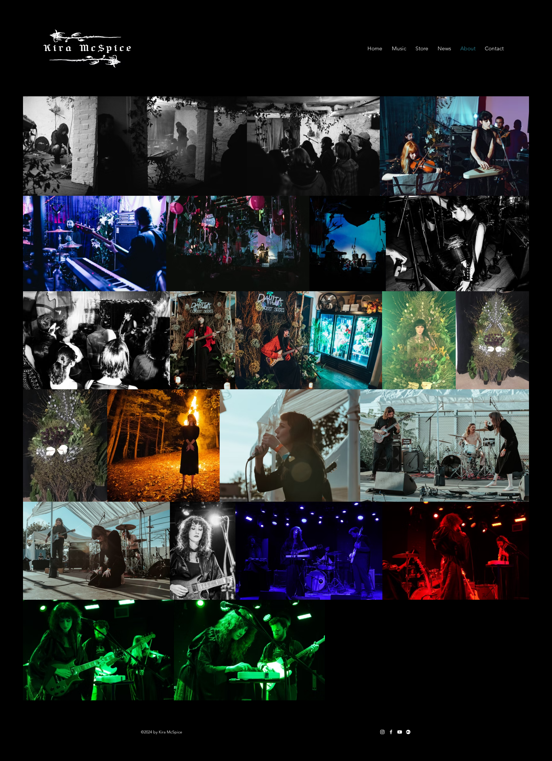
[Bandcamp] (408, 732)
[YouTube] (399, 732)
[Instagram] (382, 732)
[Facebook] (391, 732)
